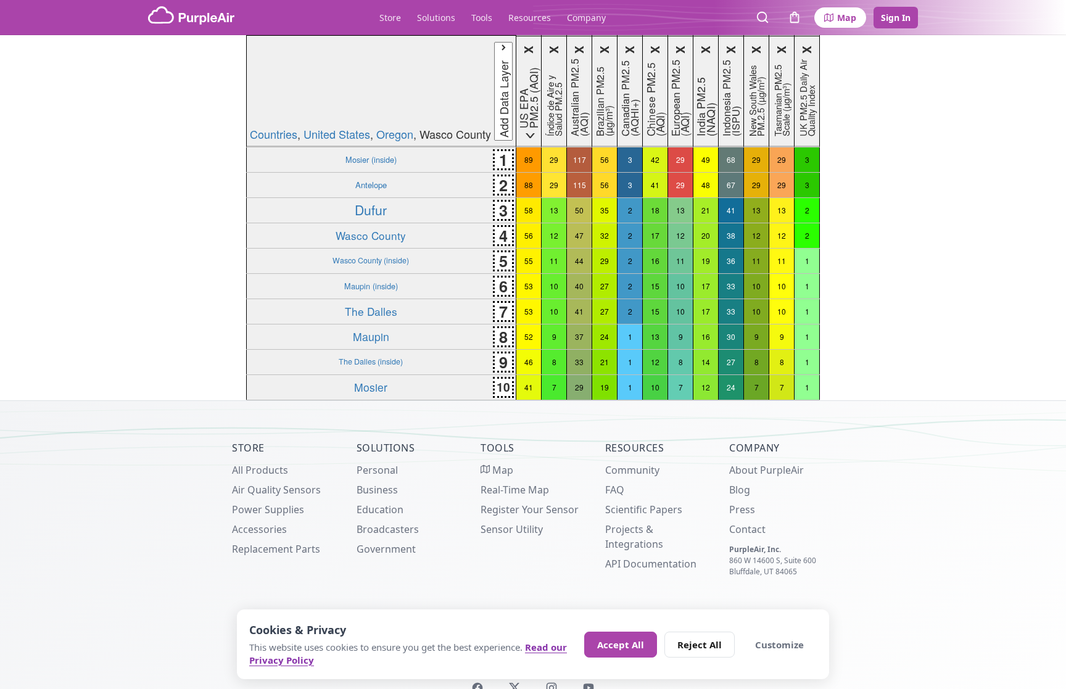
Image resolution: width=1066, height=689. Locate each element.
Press (742, 509)
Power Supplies (268, 509)
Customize (779, 644)
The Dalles (371, 311)
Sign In (896, 17)
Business (377, 490)
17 (655, 235)
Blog (739, 490)
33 (731, 286)
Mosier (370, 387)
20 (705, 235)
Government (386, 549)
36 (731, 260)
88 (528, 184)
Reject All (699, 644)
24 (604, 336)
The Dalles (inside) (371, 361)
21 (705, 210)
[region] (533, 217)
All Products (260, 470)
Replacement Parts (276, 549)
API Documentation (650, 564)
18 (655, 210)
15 (655, 286)
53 (528, 286)
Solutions (436, 17)
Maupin (371, 336)
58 (528, 210)
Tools (481, 17)
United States (337, 134)
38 (731, 235)
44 (579, 260)
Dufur (371, 209)
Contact (747, 529)
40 (579, 286)
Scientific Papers (643, 509)
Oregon (394, 134)
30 (731, 336)
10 (554, 286)
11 (554, 260)
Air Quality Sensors (276, 490)
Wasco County (371, 235)
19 (705, 260)
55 (528, 260)
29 (554, 159)
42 (655, 159)
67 (731, 184)
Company (586, 17)
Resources (529, 17)
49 (705, 159)
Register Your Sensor (530, 509)
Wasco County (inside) (371, 260)
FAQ (614, 490)
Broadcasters (388, 529)
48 (705, 184)
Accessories (259, 529)
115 (579, 184)
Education (380, 509)
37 (579, 336)
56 (604, 159)
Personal (377, 470)
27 (604, 286)
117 (579, 159)
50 (579, 210)
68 (731, 159)
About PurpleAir (766, 470)
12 (554, 235)
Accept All (620, 644)
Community (632, 470)
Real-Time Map (515, 490)
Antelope (371, 185)
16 (655, 260)
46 (528, 362)
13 (554, 210)
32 (604, 235)
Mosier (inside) (371, 159)
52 (528, 336)
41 (655, 184)
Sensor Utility (512, 529)
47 (579, 235)
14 (705, 362)
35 (604, 210)
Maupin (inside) (371, 286)
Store (390, 17)
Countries (273, 134)
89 (528, 159)
